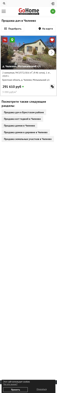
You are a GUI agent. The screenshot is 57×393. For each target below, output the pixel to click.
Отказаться (42, 389)
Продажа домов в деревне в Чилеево (26, 132)
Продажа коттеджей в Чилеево (22, 118)
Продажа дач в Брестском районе (24, 112)
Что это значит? (10, 384)
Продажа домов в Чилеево (19, 125)
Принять (15, 389)
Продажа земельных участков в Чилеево (28, 139)
